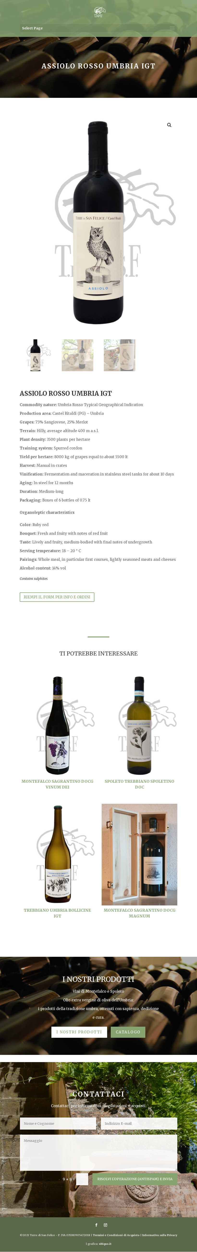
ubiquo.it (105, 1243)
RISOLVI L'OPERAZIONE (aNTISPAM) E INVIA (134, 1179)
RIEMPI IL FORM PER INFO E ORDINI (57, 597)
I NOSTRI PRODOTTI (79, 1032)
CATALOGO (128, 1032)
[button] (169, 125)
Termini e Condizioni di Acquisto (116, 1235)
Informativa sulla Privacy (159, 1235)
